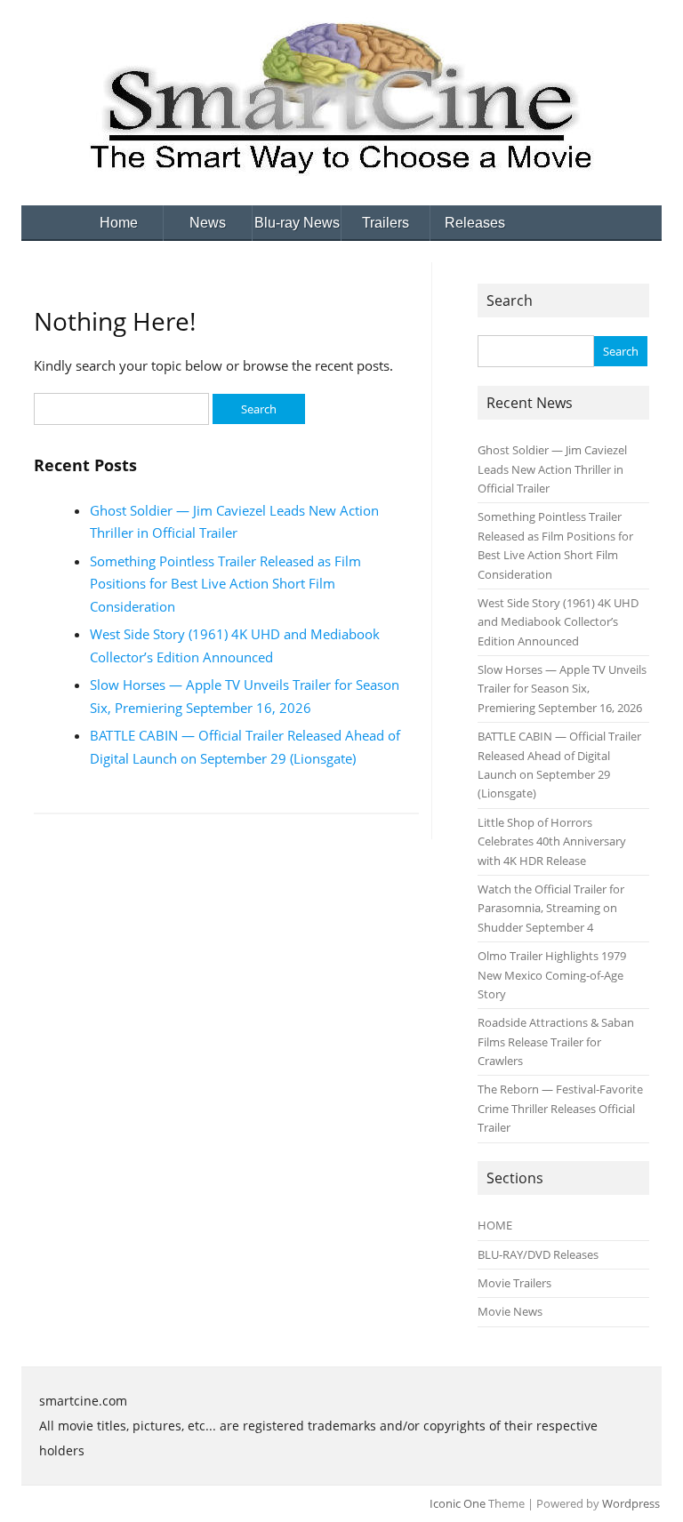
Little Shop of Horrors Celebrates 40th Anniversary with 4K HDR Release (552, 841)
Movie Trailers (514, 1283)
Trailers (385, 222)
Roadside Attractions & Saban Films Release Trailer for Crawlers (556, 1041)
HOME (495, 1225)
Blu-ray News (297, 222)
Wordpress (631, 1503)
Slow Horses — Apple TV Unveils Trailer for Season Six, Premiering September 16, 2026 (562, 688)
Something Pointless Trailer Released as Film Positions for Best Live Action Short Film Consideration (225, 583)
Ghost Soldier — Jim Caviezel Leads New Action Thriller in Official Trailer (552, 469)
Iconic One (458, 1503)
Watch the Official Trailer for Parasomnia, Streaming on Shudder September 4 (551, 908)
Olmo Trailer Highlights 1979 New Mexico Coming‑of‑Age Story (552, 975)
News (207, 222)
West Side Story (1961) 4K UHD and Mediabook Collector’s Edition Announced (558, 622)
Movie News (510, 1311)
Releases (475, 222)
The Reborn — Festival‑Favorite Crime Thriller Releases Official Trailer (560, 1108)
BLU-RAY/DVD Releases (538, 1254)
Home (119, 222)
